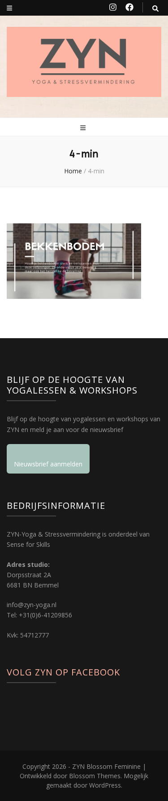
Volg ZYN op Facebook (63, 672)
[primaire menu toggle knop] (84, 127)
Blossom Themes (95, 776)
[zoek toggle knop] (155, 8)
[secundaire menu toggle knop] (9, 8)
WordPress (105, 785)
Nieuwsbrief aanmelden (48, 464)
